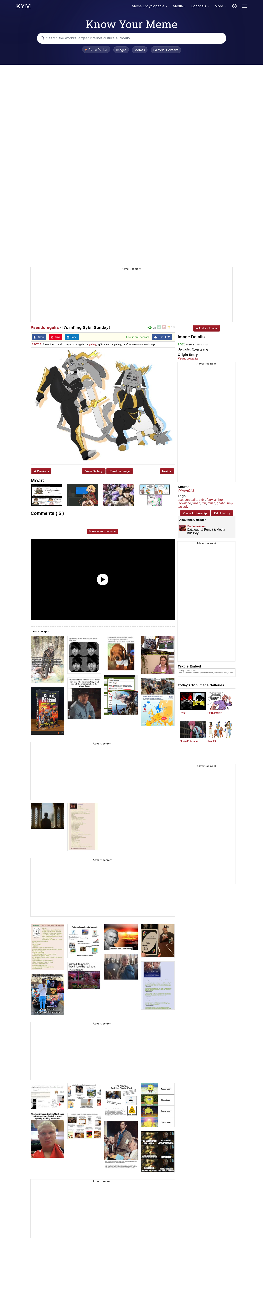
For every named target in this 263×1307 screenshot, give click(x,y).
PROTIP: (37, 344)
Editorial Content (165, 50)
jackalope (184, 503)
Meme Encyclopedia (148, 6)
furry (210, 499)
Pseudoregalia (45, 327)
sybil (202, 499)
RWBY (183, 712)
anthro (218, 499)
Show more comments (102, 531)
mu (204, 503)
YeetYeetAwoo (196, 526)
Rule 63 (212, 741)
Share (40, 337)
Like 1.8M (163, 337)
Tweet (73, 337)
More (219, 6)
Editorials (198, 6)
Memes (139, 50)
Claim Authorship (195, 513)
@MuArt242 (186, 490)
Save (56, 337)
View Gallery (93, 471)
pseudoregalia (187, 499)
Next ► (167, 471)
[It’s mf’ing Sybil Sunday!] (103, 405)
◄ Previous (41, 471)
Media (178, 6)
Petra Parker (215, 712)
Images (121, 50)
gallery (92, 344)
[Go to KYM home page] (23, 7)
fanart (196, 503)
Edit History (222, 513)
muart (211, 503)
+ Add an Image (206, 328)
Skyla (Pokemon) (189, 741)
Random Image (120, 471)
